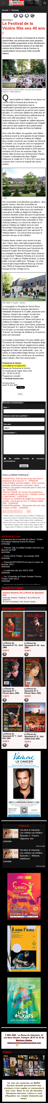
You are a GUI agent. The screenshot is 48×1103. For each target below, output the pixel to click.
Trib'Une (5, 522)
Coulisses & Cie (34, 522)
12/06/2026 (7, 841)
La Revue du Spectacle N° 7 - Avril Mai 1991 (12, 736)
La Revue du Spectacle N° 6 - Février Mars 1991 (32, 691)
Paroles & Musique (38, 518)
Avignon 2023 (38, 524)
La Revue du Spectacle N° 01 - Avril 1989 (13, 645)
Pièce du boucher (22, 522)
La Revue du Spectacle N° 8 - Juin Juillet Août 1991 (34, 736)
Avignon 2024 (9, 527)
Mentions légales (24, 1040)
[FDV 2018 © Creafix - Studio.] (24, 273)
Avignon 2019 (28, 520)
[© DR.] (24, 169)
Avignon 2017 (9, 520)
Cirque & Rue (7, 518)
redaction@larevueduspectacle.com (24, 1043)
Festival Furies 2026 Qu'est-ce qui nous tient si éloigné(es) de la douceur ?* (22, 479)
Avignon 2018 (19, 520)
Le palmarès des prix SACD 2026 (18, 562)
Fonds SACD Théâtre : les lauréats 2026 (21, 547)
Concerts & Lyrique (21, 515)
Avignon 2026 (38, 527)
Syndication (24, 1046)
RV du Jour (12, 522)
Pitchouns (28, 518)
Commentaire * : (10, 433)
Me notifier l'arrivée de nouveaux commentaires (24, 460)
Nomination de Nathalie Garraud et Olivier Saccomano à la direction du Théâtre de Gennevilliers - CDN (20, 578)
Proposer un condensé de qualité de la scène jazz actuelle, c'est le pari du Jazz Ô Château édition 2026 (23, 501)
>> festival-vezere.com (13, 378)
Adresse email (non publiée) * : (16, 416)
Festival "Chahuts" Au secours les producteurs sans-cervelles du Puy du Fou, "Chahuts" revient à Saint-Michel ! (23, 494)
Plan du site (9, 1046)
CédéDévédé (38, 520)
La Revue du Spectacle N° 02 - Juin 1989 (34, 645)
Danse (12, 515)
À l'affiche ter (19, 527)
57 (29, 511)
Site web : (7, 424)
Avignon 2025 (28, 527)
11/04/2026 (7, 862)
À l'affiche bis (39, 515)
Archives (10, 524)
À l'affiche (31, 515)
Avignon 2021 (18, 524)
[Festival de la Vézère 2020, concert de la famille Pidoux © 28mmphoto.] (24, 60)
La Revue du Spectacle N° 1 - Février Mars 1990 (11, 691)
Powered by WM (36, 1046)
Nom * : (6, 407)
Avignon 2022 (28, 524)
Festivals (15, 10)
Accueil (5, 10)
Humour (14, 518)
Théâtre (6, 515)
